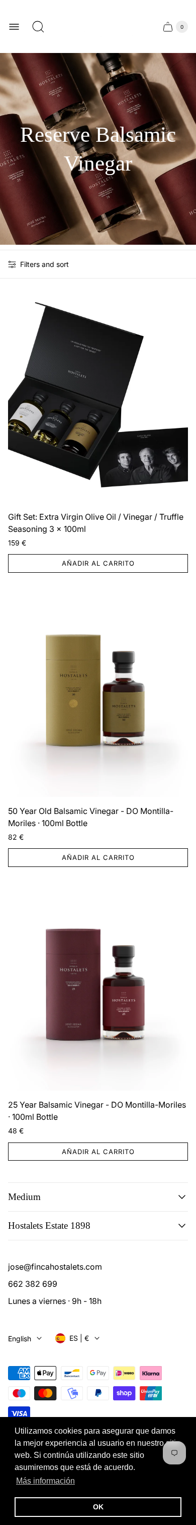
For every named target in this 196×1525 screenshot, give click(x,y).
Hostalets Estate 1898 (49, 1225)
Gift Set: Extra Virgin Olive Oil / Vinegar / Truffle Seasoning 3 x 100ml (95, 523)
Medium (24, 1196)
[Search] (38, 27)
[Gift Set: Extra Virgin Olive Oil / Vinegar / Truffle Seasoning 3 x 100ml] (98, 399)
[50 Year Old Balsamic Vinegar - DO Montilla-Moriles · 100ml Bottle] (98, 693)
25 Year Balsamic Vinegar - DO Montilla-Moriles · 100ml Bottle (97, 1111)
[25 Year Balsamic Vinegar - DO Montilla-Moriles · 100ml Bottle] (98, 987)
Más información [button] (45, 1481)
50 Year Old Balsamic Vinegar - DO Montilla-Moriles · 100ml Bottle (90, 817)
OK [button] (98, 1507)
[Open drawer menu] (14, 27)
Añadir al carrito (98, 563)
